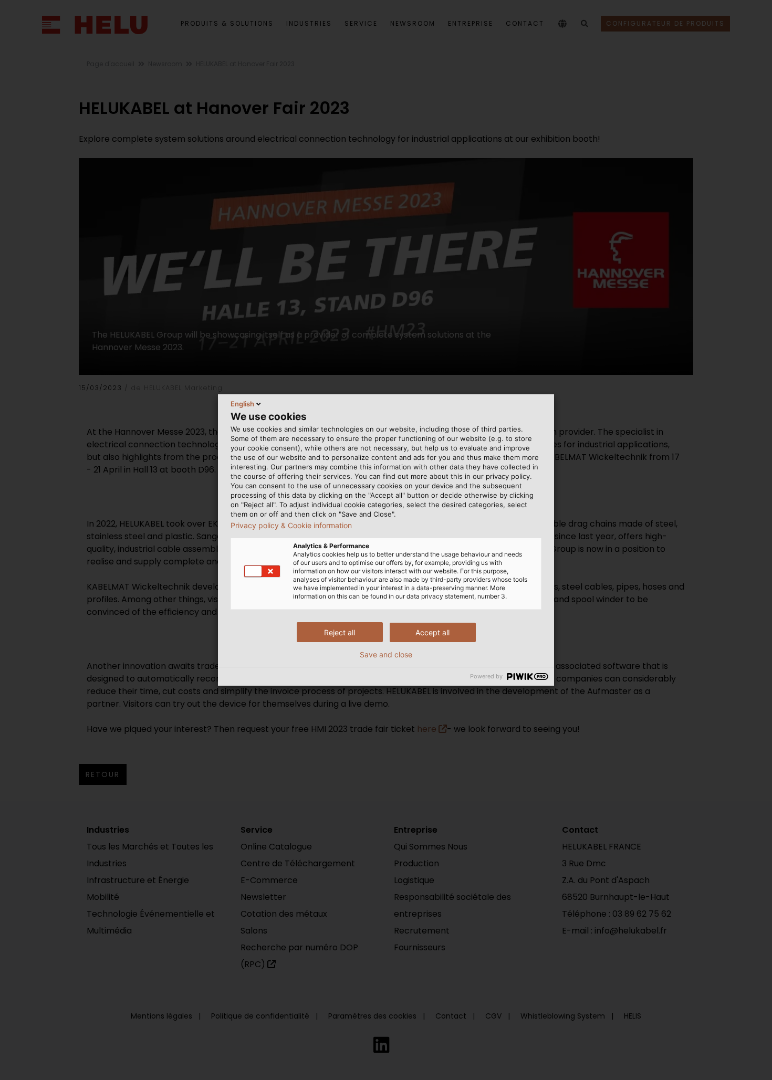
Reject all (339, 632)
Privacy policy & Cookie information (291, 525)
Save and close (386, 655)
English (242, 404)
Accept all (432, 632)
